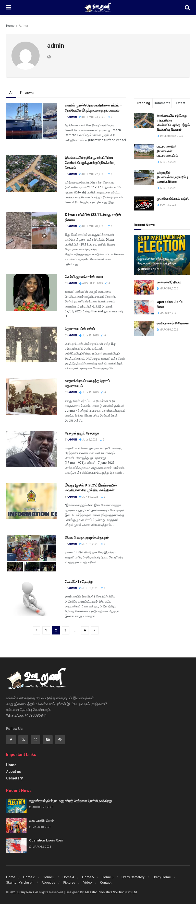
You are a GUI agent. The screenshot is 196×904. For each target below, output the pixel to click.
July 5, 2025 (89, 439)
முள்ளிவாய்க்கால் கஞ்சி (173, 198)
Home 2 (29, 877)
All (11, 93)
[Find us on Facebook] (11, 739)
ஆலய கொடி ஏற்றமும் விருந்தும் (87, 537)
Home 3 (48, 877)
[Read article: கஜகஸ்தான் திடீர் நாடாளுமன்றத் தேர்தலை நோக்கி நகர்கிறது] (16, 806)
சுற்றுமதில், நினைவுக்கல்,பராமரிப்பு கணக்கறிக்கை (172, 177)
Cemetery (14, 778)
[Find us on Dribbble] (60, 739)
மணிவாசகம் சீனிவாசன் (173, 323)
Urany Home (162, 877)
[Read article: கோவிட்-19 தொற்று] (31, 597)
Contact (106, 882)
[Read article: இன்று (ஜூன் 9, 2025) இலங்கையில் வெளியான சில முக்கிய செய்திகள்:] (31, 501)
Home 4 (68, 877)
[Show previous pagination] (36, 630)
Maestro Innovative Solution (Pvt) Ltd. (111, 892)
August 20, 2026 (150, 269)
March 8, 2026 (168, 288)
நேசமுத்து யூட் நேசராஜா (82, 433)
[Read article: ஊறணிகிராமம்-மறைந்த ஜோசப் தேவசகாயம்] (31, 396)
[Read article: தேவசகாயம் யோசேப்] (31, 344)
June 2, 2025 (90, 544)
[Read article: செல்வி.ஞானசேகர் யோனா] (31, 292)
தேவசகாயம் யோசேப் (80, 329)
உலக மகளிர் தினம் (169, 282)
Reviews (27, 93)
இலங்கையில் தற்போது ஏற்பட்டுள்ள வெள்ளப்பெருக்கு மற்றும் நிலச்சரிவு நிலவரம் (89, 162)
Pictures (69, 882)
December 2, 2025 (93, 174)
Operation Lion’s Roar (46, 840)
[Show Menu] (8, 7)
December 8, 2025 (93, 226)
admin (72, 117)
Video (87, 882)
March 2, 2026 (168, 313)
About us (13, 771)
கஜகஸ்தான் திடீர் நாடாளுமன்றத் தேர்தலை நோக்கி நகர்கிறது (70, 801)
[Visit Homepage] (98, 8)
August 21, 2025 (92, 283)
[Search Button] (187, 7)
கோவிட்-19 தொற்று (79, 581)
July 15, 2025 (90, 335)
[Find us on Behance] (48, 739)
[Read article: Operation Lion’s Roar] (144, 307)
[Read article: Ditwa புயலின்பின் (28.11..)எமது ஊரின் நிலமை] (31, 230)
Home (10, 26)
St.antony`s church (19, 882)
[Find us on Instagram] (35, 739)
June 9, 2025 (90, 496)
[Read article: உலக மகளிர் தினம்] (144, 287)
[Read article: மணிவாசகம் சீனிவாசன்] (144, 328)
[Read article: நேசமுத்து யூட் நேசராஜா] (31, 449)
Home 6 (107, 877)
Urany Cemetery (132, 877)
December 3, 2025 (93, 117)
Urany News (25, 892)
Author (23, 26)
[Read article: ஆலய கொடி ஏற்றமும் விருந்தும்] (31, 553)
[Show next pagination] (95, 630)
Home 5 (88, 877)
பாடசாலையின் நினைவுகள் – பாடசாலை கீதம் (167, 150)
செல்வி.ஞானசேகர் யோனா (84, 277)
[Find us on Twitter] (23, 739)
